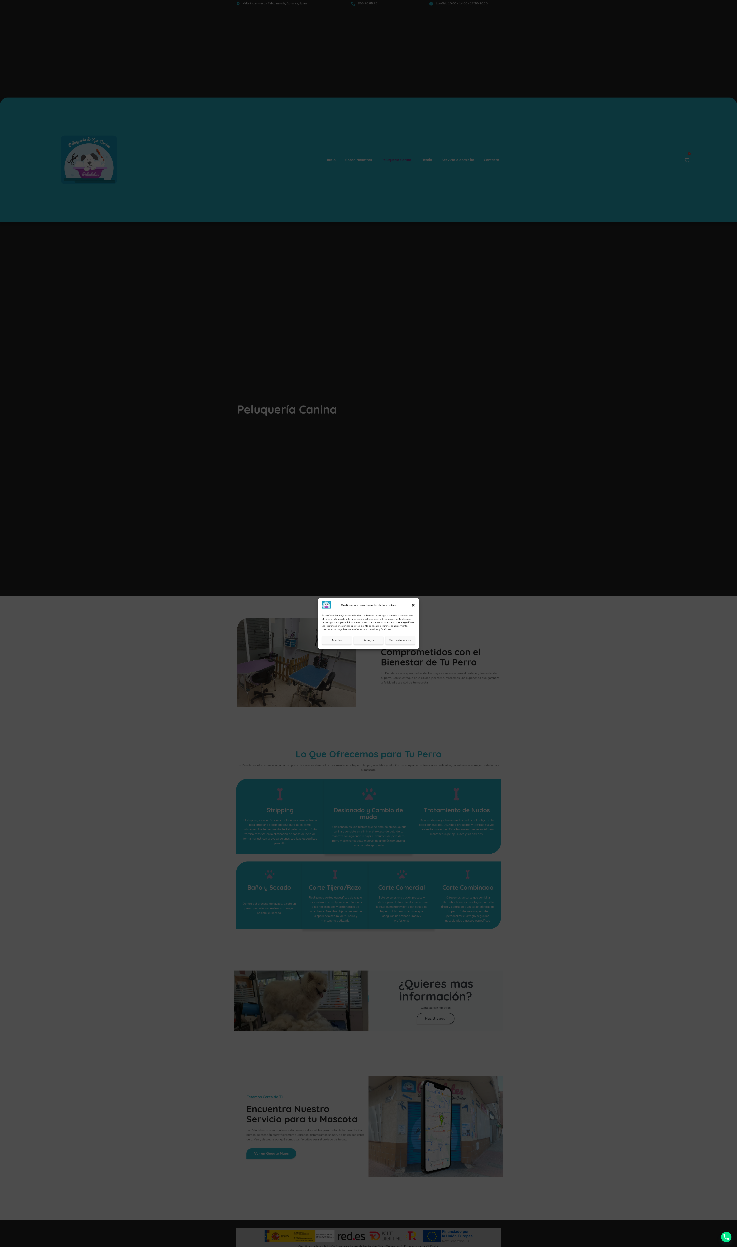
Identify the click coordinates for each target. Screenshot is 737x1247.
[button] (413, 605)
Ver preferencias (400, 640)
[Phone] (726, 1237)
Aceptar (336, 640)
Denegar (368, 640)
